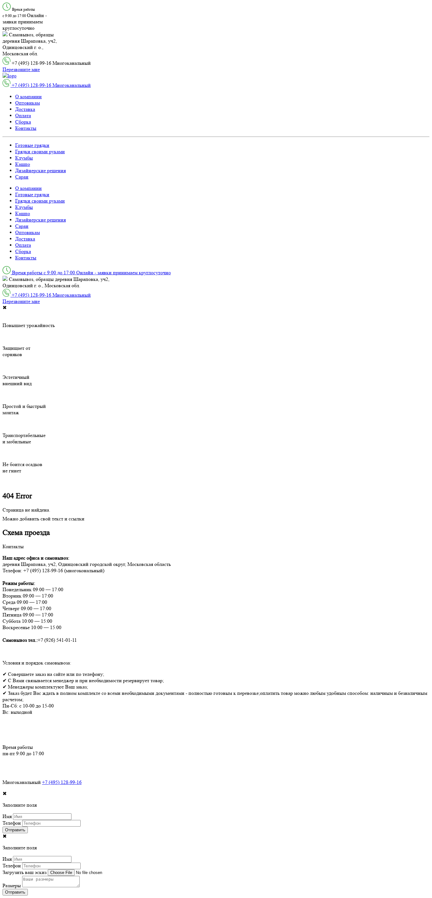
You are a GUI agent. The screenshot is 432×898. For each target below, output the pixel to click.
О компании (28, 97)
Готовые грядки (32, 145)
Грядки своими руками (40, 152)
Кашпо (22, 164)
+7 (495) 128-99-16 (62, 782)
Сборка (23, 122)
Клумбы (24, 158)
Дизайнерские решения (40, 170)
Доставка (25, 109)
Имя (7, 816)
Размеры (12, 886)
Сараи (21, 177)
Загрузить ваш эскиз (24, 872)
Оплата (23, 115)
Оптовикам (27, 103)
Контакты (25, 128)
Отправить (15, 830)
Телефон (12, 823)
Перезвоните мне (21, 69)
